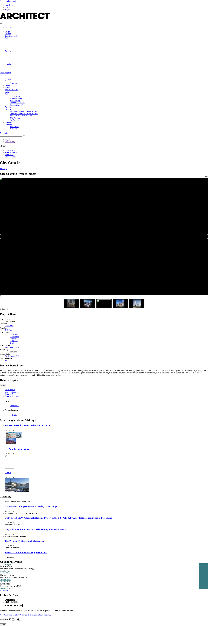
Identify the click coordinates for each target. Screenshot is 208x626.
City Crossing (10, 142)
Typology (13, 29)
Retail (12, 343)
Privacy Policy (27, 615)
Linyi (7, 326)
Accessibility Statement (42, 615)
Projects (8, 27)
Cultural (13, 339)
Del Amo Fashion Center (17, 449)
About (2, 615)
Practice (8, 34)
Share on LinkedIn (12, 152)
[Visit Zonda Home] (10, 620)
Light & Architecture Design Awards (24, 55)
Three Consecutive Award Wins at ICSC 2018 (27, 425)
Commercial (14, 334)
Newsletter (9, 5)
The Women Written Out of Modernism (24, 541)
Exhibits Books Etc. (17, 47)
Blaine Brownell (16, 42)
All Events (4, 590)
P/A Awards (14, 62)
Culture (7, 38)
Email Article (10, 150)
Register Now (5, 571)
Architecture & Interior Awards (21, 58)
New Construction (12, 347)
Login (7, 7)
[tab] (71, 303)
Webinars (13, 68)
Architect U (14, 66)
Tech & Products (11, 36)
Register (8, 9)
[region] (104, 239)
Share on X (9, 155)
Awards (8, 51)
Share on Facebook (12, 157)
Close (3, 625)
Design (7, 32)
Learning (8, 64)
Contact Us (17, 615)
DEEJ (8, 472)
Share (3, 146)
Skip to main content (8, 1)
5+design (3, 169)
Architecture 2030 (16, 49)
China (11, 326)
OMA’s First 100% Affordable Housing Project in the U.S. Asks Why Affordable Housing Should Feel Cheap (58, 518)
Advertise (9, 615)
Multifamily (14, 341)
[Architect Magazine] (25, 18)
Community (14, 337)
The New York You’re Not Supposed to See (26, 552)
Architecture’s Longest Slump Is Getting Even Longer (31, 506)
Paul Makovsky (16, 40)
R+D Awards (15, 60)
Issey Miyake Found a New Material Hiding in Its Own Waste (35, 529)
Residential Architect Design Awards (24, 53)
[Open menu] (1, 23)
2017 (7, 360)
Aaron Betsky (15, 45)
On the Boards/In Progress (15, 356)
